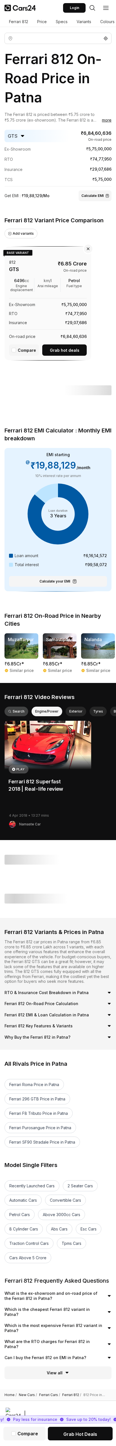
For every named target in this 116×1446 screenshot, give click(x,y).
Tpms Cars (71, 1243)
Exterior (75, 711)
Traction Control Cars (29, 1243)
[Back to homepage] (20, 8)
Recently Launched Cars (32, 1185)
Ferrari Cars (49, 1395)
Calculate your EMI (54, 581)
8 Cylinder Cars (23, 1229)
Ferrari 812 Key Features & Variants (39, 1025)
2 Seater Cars (80, 1185)
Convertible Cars (65, 1200)
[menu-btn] (105, 8)
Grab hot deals (64, 350)
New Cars (28, 1395)
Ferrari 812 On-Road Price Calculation (41, 1003)
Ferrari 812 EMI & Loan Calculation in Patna (47, 1014)
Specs (62, 21)
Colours (107, 21)
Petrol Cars (19, 1214)
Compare (27, 350)
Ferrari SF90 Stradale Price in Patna (42, 1142)
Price (42, 21)
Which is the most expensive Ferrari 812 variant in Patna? (53, 1328)
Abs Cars (59, 1229)
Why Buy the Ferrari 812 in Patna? (37, 1037)
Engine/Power (47, 711)
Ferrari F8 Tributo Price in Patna (38, 1113)
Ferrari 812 (18, 21)
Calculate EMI (92, 196)
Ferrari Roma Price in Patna (34, 1084)
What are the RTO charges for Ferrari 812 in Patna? (47, 1344)
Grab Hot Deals (80, 1434)
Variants (84, 21)
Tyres (98, 711)
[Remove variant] (88, 248)
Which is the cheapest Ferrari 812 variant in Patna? (47, 1312)
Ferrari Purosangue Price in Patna (40, 1127)
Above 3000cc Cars (61, 1214)
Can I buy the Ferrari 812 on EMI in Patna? (45, 1357)
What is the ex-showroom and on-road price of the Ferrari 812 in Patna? (51, 1296)
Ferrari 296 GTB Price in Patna (37, 1098)
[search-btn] (92, 8)
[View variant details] (48, 302)
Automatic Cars (23, 1200)
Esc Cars (89, 1229)
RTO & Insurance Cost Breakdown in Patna (47, 992)
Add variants (23, 233)
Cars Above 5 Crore (27, 1257)
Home (11, 1395)
